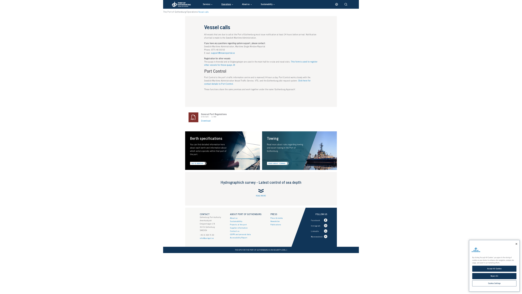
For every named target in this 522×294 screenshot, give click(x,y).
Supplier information (239, 227)
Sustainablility (236, 221)
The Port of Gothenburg (174, 12)
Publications (276, 224)
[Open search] (345, 4)
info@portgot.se (207, 238)
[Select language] (336, 4)
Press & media (277, 218)
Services (206, 4)
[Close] (516, 244)
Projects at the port (238, 224)
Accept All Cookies (494, 268)
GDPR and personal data (240, 234)
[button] (198, 163)
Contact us (234, 231)
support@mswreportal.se (223, 53)
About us (245, 4)
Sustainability (267, 4)
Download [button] (205, 121)
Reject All (494, 276)
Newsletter (275, 221)
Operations (226, 4)
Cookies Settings (494, 283)
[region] (494, 266)
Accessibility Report (238, 237)
